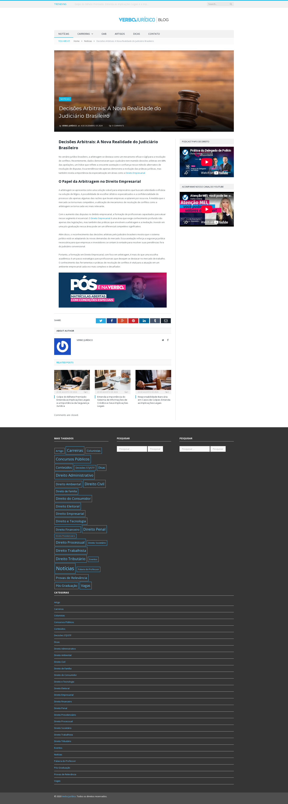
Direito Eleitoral (68, 506)
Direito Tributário (70, 558)
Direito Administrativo (74, 475)
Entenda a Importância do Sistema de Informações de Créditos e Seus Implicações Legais (113, 4)
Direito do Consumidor (73, 498)
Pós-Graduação (66, 586)
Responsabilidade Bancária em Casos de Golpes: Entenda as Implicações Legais (154, 399)
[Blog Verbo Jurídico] (144, 19)
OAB (104, 33)
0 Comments (117, 125)
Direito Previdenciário (65, 536)
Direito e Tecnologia (71, 521)
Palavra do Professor (88, 569)
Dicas (136, 33)
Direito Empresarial (135, 172)
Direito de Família (66, 491)
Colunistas (93, 451)
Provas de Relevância (71, 578)
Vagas (85, 585)
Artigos (120, 33)
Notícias (63, 33)
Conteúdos (64, 467)
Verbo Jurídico (69, 125)
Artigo (59, 450)
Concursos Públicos (73, 459)
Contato (154, 33)
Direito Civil (94, 483)
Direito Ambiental (68, 484)
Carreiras (84, 33)
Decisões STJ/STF (85, 467)
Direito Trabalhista (71, 550)
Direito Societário (97, 542)
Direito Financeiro (68, 529)
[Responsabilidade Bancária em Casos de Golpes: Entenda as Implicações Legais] (153, 381)
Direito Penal (94, 529)
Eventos (93, 559)
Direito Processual (70, 542)
